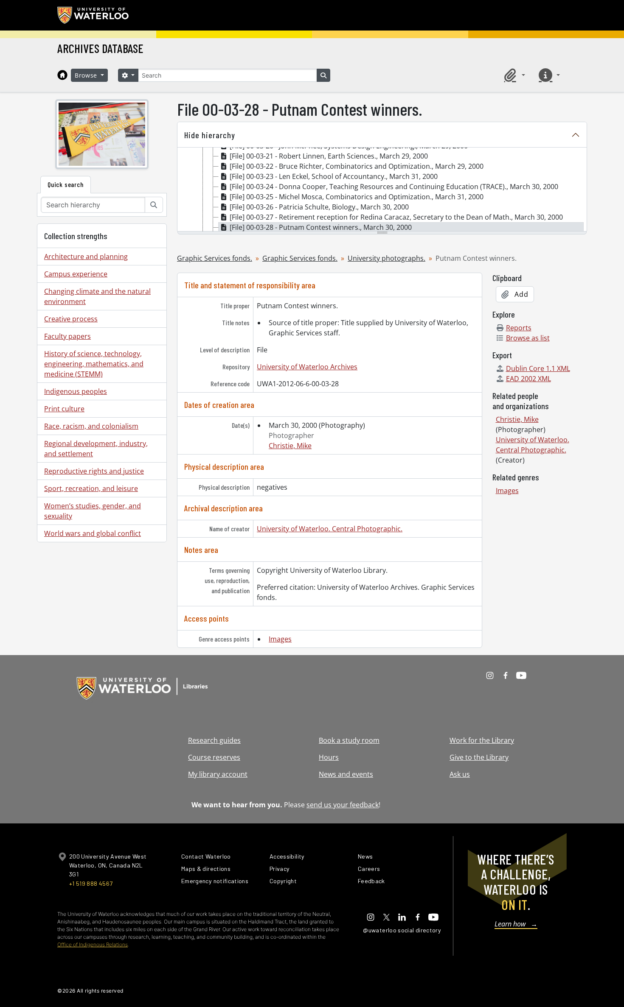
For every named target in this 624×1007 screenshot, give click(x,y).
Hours (329, 757)
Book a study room (349, 740)
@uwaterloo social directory (402, 930)
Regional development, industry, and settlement (96, 448)
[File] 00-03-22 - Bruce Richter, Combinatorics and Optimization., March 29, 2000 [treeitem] (356, 166)
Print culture (64, 408)
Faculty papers (67, 336)
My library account (217, 774)
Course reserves (214, 757)
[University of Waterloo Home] (93, 15)
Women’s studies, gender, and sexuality (92, 511)
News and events (346, 774)
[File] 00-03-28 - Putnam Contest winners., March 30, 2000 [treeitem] (321, 227)
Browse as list (528, 338)
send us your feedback (342, 804)
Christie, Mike (290, 445)
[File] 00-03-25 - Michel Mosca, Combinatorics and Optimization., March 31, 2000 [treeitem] (356, 196)
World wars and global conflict (92, 533)
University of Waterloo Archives (307, 366)
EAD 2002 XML (528, 378)
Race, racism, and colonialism (91, 426)
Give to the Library (479, 757)
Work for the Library (482, 740)
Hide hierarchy (209, 135)
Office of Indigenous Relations (92, 944)
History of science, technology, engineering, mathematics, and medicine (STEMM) (93, 364)
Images (280, 639)
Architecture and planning (86, 256)
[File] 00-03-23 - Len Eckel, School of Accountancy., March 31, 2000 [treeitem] (334, 176)
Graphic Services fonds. (214, 258)
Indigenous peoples (75, 391)
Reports (518, 327)
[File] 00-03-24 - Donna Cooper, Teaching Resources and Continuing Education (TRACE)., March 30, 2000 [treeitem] (394, 186)
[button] (513, 75)
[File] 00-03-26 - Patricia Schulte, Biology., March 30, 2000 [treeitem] (319, 207)
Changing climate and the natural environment (97, 296)
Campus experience (75, 274)
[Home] (62, 75)
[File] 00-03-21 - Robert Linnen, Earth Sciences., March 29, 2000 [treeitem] (329, 156)
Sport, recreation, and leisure (91, 488)
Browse (87, 75)
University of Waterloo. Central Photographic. (329, 528)
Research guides (214, 740)
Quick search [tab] (66, 184)
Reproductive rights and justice (94, 471)
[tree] (382, 190)
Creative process (71, 319)
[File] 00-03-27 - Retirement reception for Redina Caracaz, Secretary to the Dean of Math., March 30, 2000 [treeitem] (396, 217)
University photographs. (386, 258)
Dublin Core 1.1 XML (538, 368)
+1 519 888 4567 (90, 883)
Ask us (460, 774)
